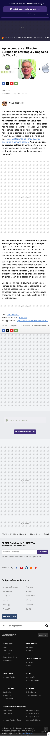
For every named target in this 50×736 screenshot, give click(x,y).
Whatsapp (40, 37)
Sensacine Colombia (33, 717)
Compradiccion (8, 698)
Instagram (26, 567)
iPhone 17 (6, 609)
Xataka (5, 647)
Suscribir (42, 552)
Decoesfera (7, 695)
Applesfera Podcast (10, 587)
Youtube (21, 567)
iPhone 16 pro (35, 534)
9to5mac (23, 317)
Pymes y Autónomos (33, 695)
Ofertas (28, 600)
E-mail (16, 83)
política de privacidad (33, 556)
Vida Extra (29, 650)
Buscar (47, 626)
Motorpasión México (33, 720)
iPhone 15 (19, 37)
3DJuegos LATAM (32, 710)
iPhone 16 (23, 534)
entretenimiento (40, 326)
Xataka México (8, 710)
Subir (41, 635)
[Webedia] (9, 636)
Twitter (7, 83)
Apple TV (6, 596)
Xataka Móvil (7, 650)
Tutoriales (29, 587)
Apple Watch (30, 596)
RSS (31, 567)
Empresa (14, 326)
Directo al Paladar (9, 677)
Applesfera (6, 654)
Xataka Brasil (7, 713)
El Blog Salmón (31, 692)
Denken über (13, 314)
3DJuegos (29, 647)
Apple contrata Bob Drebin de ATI (32, 320)
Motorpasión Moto (32, 680)
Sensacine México (32, 713)
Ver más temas (9, 616)
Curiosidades (25, 326)
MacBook (29, 605)
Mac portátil (7, 591)
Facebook (3, 83)
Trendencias (7, 692)
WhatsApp (6, 605)
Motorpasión (30, 677)
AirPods (29, 591)
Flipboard (11, 83)
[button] (16, 102)
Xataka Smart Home (10, 657)
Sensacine (29, 662)
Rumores (6, 600)
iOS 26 (28, 609)
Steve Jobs (9, 37)
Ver (26, 432)
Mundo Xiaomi (8, 660)
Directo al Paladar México (12, 720)
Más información (28, 734)
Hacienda (30, 37)
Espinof (28, 665)
